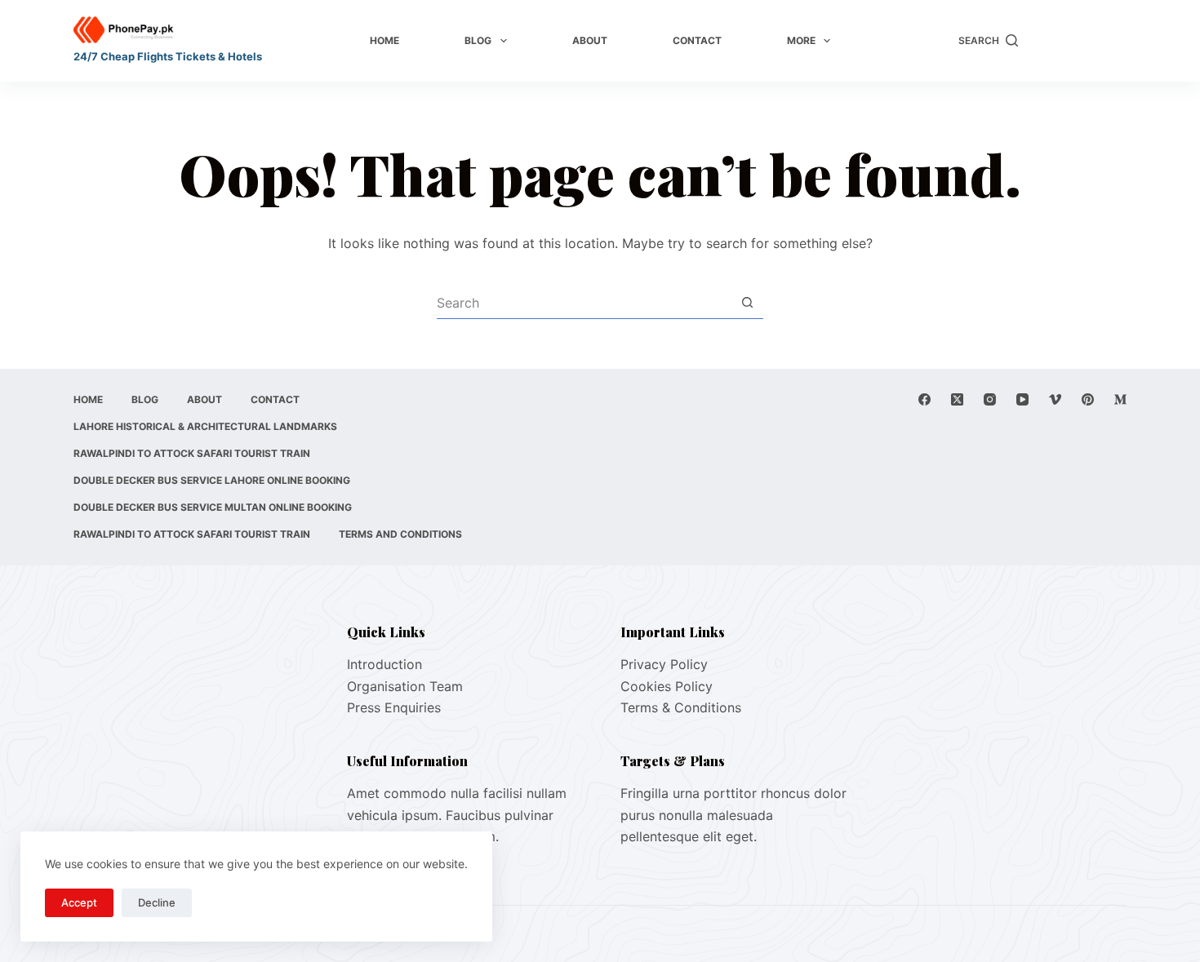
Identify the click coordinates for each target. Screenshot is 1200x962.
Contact (697, 40)
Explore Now (1080, 40)
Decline (157, 902)
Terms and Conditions (400, 534)
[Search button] (747, 302)
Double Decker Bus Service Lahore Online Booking (211, 480)
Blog (477, 40)
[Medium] (1120, 399)
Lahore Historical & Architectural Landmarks (205, 426)
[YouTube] (1022, 399)
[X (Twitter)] (957, 399)
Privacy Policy (664, 664)
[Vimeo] (1055, 399)
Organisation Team (405, 686)
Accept (79, 902)
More (801, 40)
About (589, 40)
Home (384, 40)
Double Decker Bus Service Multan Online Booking (212, 507)
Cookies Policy (666, 686)
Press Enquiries (394, 707)
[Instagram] (990, 399)
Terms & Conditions (680, 707)
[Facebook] (924, 399)
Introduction (384, 664)
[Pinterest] (1088, 399)
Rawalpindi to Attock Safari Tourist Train (191, 453)
